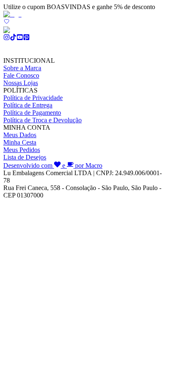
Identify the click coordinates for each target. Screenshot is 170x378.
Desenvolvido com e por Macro (52, 165)
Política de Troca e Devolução (42, 120)
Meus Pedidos (21, 149)
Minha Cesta (19, 142)
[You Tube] (20, 38)
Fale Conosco (21, 75)
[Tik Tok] (13, 38)
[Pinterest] (26, 38)
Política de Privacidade (33, 97)
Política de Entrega (27, 105)
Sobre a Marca (22, 67)
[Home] (12, 14)
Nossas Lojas (20, 82)
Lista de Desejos (24, 157)
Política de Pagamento (32, 112)
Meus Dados (19, 134)
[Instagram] (6, 38)
